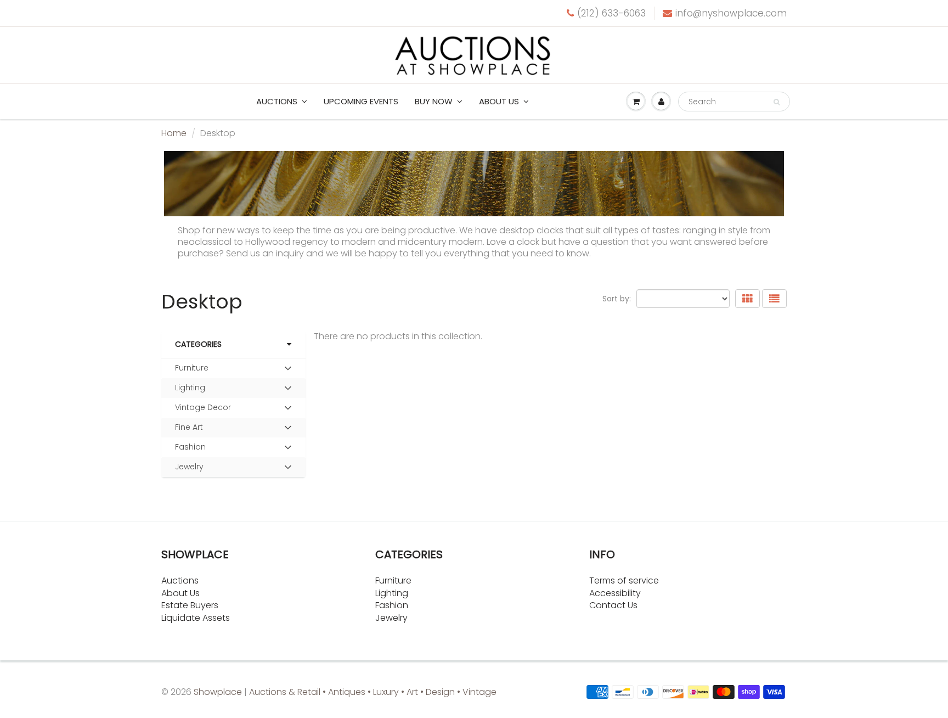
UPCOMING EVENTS (361, 101)
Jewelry (189, 466)
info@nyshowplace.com (731, 13)
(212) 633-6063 (611, 13)
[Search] (776, 102)
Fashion (190, 446)
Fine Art (189, 427)
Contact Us (613, 605)
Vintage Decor (203, 407)
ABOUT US (499, 101)
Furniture (191, 367)
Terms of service (624, 580)
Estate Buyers (189, 605)
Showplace (218, 692)
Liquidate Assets (195, 618)
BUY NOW (434, 101)
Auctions (276, 101)
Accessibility (615, 593)
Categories (198, 344)
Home (174, 133)
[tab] (233, 368)
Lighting (190, 387)
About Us (180, 593)
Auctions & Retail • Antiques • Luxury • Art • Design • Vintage (372, 692)
